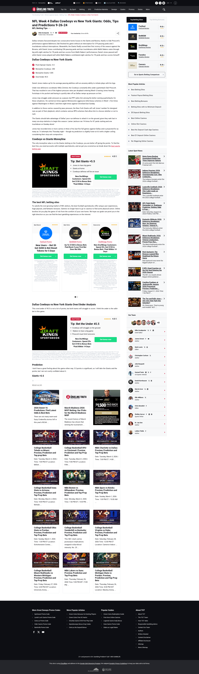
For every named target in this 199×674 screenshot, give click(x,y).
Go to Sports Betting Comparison (146, 75)
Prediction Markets (101, 9)
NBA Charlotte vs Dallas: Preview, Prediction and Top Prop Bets (106, 450)
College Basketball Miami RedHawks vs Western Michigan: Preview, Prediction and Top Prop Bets (45, 575)
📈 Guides (76, 3)
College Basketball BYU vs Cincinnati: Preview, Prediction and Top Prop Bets (75, 451)
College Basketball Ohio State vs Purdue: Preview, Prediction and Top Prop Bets (45, 531)
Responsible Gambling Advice (147, 624)
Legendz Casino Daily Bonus (113, 621)
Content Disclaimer (144, 637)
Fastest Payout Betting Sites (142, 95)
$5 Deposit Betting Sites (140, 112)
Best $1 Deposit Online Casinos (143, 135)
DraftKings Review (145, 47)
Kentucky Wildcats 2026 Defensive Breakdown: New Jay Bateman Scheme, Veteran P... (151, 222)
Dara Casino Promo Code (112, 624)
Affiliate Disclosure (144, 641)
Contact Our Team (144, 627)
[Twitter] (160, 3)
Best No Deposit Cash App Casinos (144, 130)
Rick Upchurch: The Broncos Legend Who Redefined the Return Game (150, 255)
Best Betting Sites (138, 90)
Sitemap (140, 644)
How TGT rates (143, 621)
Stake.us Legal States (111, 627)
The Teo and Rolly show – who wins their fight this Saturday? (152, 301)
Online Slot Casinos (138, 124)
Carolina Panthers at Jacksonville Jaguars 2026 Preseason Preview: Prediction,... (150, 285)
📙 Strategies (88, 3)
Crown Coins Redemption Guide (114, 614)
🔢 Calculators (109, 3)
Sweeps (114, 9)
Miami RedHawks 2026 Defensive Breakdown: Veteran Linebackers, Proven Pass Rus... (151, 239)
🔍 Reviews (122, 3)
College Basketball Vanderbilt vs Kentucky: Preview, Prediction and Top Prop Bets (75, 531)
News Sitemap (143, 647)
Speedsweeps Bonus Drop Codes (80, 624)
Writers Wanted (143, 634)
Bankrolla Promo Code (41, 627)
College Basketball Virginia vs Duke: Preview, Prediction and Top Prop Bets (106, 531)
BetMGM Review (144, 38)
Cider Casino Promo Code (42, 624)
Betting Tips (63, 15)
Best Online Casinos (139, 118)
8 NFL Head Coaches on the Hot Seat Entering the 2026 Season (152, 270)
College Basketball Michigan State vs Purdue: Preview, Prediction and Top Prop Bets (106, 575)
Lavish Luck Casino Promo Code (44, 617)
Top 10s (63, 9)
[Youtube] (163, 3)
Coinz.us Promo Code (41, 621)
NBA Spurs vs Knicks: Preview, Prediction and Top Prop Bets (106, 490)
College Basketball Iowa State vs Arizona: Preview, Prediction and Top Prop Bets (45, 491)
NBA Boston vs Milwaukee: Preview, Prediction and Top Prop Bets (75, 491)
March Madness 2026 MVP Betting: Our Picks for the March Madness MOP (75, 411)
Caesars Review (144, 66)
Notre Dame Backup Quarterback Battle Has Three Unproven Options (151, 158)
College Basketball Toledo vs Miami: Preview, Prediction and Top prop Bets (45, 451)
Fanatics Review (144, 57)
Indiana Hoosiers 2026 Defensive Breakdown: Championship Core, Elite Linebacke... (152, 174)
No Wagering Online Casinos (142, 141)
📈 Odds (98, 3)
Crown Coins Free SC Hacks (78, 617)
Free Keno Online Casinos (112, 617)
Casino (122, 9)
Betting (82, 9)
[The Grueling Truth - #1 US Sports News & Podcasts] (45, 9)
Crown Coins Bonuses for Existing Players (82, 614)
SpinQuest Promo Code (42, 614)
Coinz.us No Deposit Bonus (78, 627)
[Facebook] (156, 3)
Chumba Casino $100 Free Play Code (81, 621)
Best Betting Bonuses (139, 101)
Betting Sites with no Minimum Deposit (146, 107)
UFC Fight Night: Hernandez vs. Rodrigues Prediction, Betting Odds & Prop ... (152, 206)
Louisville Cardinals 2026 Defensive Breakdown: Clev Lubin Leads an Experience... (152, 190)
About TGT (141, 614)
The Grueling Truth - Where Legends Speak (45, 15)
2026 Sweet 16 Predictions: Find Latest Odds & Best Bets (45, 410)
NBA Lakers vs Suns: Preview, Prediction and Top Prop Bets (75, 573)
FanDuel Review (144, 28)
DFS (89, 9)
